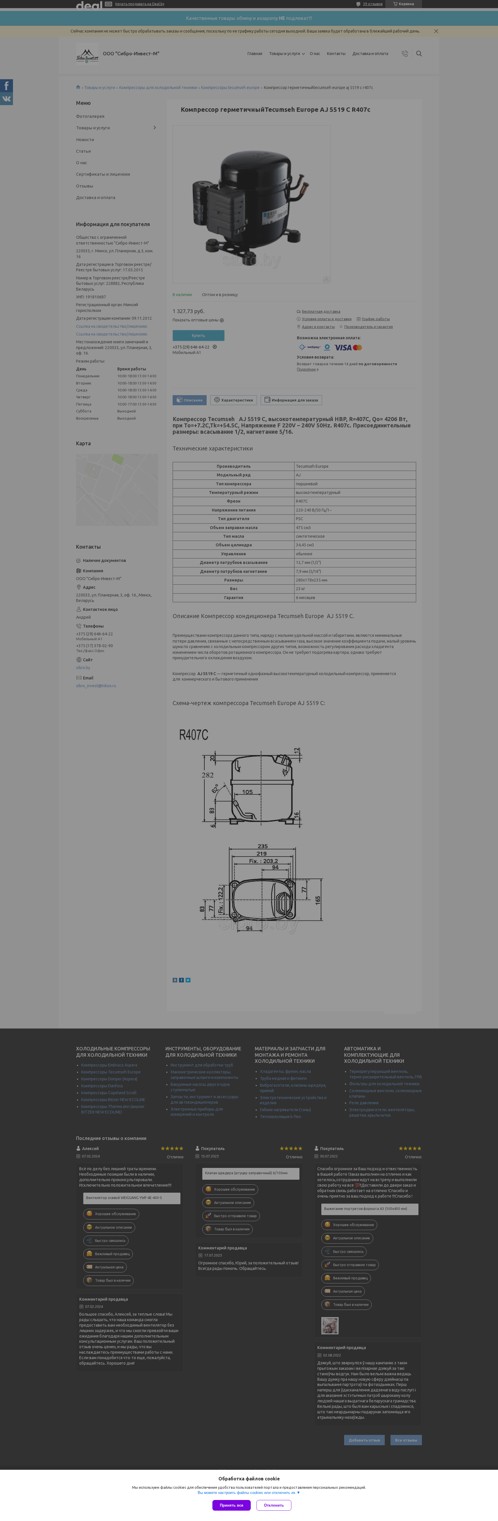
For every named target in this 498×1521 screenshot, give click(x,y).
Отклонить (274, 1505)
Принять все (231, 1505)
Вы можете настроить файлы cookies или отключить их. (247, 1492)
